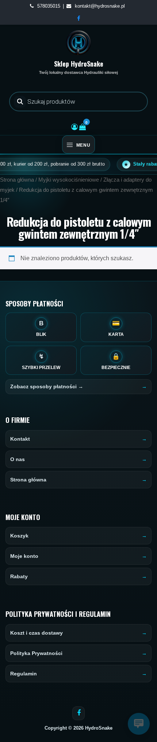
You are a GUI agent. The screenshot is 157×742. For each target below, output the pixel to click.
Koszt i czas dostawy (36, 633)
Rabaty (19, 576)
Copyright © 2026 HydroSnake (78, 728)
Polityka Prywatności (36, 653)
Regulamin (23, 673)
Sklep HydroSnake (78, 63)
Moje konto (24, 556)
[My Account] (74, 127)
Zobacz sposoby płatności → (46, 386)
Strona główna (17, 180)
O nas (17, 459)
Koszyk (19, 536)
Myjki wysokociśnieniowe (68, 180)
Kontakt (20, 439)
